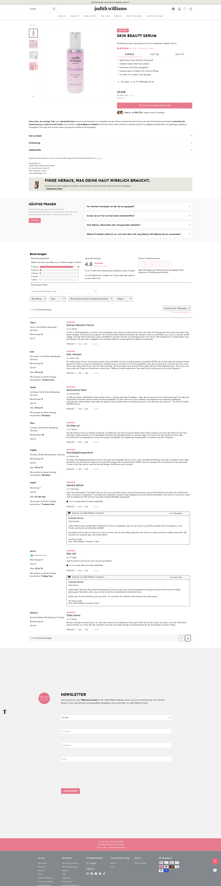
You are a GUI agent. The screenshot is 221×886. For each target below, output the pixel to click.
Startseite (32, 25)
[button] (215, 870)
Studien (99, 158)
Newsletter (42, 863)
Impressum (66, 878)
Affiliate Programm (45, 878)
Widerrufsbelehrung (70, 867)
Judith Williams (154, 16)
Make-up (75, 16)
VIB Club (105, 16)
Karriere (113, 863)
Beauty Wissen (134, 16)
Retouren (41, 867)
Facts (112, 867)
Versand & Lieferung (70, 863)
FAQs (40, 874)
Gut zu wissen (35, 135)
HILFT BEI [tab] (154, 54)
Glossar (41, 870)
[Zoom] (74, 63)
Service (118, 16)
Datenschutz (67, 881)
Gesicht (62, 16)
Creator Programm (45, 881)
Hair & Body (90, 16)
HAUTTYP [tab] (179, 54)
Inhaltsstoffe (35, 149)
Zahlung (65, 870)
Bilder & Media (140, 863)
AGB (64, 874)
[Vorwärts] (33, 96)
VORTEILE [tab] (129, 54)
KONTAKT (34, 220)
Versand (131, 95)
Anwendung (34, 142)
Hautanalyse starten (55, 188)
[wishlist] (185, 9)
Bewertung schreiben (146, 48)
